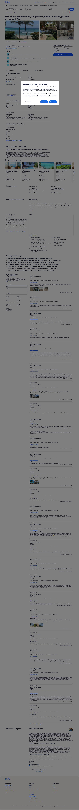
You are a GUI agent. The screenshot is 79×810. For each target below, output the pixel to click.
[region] (40, 93)
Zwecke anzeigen (27, 101)
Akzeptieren (53, 101)
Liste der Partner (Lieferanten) (28, 97)
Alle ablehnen (44, 101)
